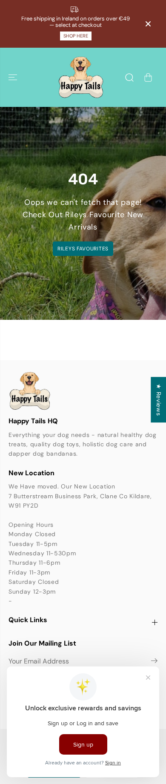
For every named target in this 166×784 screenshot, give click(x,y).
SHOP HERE (75, 36)
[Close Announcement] (148, 23)
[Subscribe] (154, 662)
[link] (83, 391)
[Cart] (148, 77)
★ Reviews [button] (159, 400)
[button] (14, 77)
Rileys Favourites (83, 248)
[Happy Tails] (80, 77)
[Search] (129, 77)
